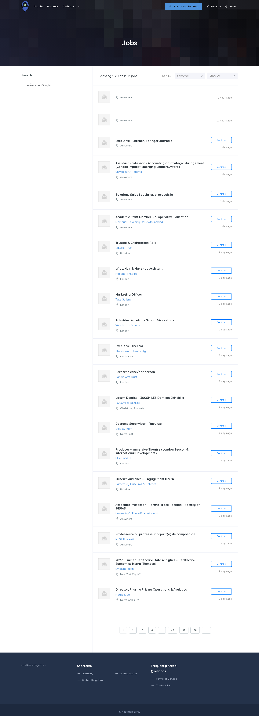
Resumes (53, 6)
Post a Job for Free (186, 6)
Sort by (166, 75)
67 (183, 630)
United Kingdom (92, 680)
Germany (87, 673)
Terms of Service (166, 678)
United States (128, 673)
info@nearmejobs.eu (33, 665)
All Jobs (38, 6)
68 (195, 630)
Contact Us (163, 685)
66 (172, 630)
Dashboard (69, 6)
